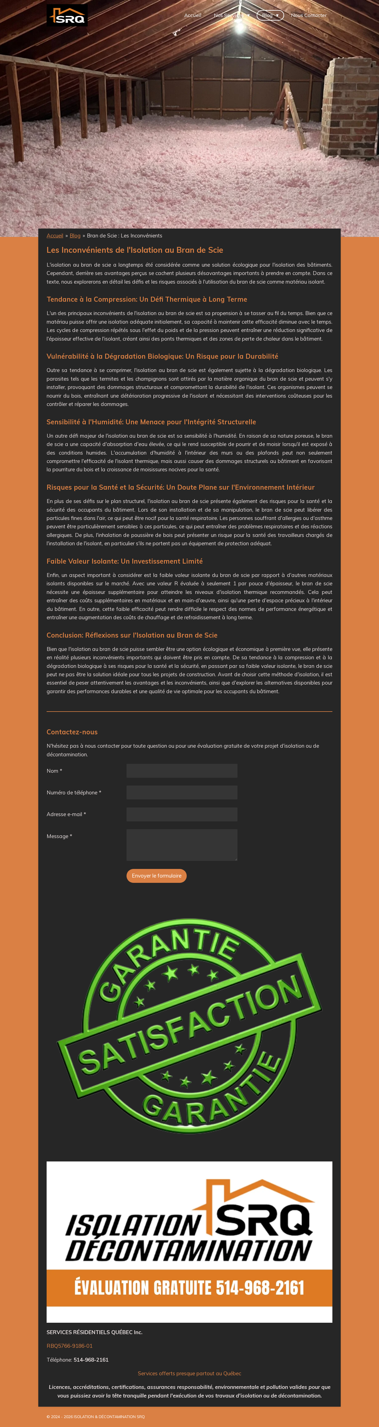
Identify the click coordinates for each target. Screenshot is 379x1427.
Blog (75, 235)
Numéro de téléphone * (74, 792)
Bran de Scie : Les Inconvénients (124, 235)
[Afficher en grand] (189, 1242)
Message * (59, 836)
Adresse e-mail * (66, 814)
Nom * (54, 770)
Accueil (55, 235)
